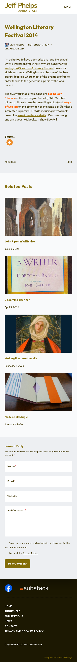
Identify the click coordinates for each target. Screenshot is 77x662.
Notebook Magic (16, 417)
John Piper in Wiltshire (20, 241)
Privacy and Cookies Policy (24, 631)
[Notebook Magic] (38, 392)
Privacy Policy (30, 553)
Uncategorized (14, 48)
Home (8, 606)
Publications (14, 616)
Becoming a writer (17, 300)
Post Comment (17, 563)
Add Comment (16, 510)
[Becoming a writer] (38, 275)
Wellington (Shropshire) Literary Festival (29, 68)
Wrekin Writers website (32, 115)
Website (12, 496)
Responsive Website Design (58, 657)
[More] (9, 142)
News (8, 621)
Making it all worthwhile (21, 358)
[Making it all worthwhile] (38, 334)
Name (11, 466)
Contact (11, 626)
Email (11, 481)
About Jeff (12, 611)
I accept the (23, 553)
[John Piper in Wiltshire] (38, 217)
